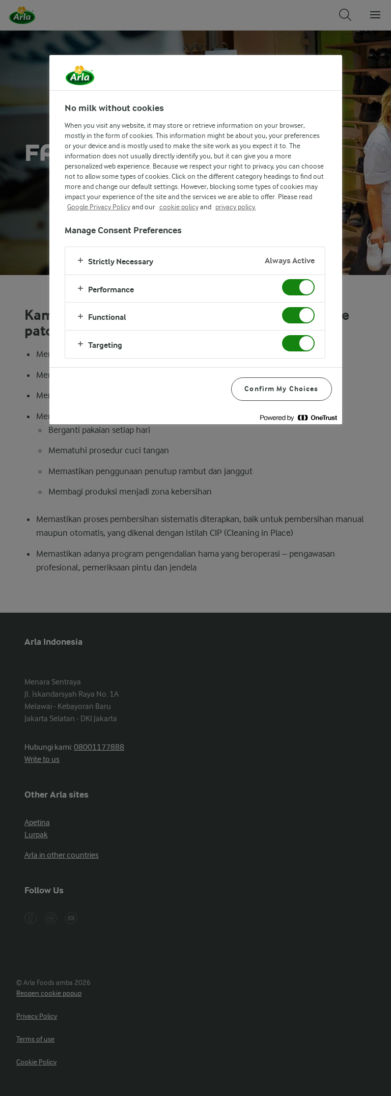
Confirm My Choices (281, 389)
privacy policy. (235, 207)
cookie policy (179, 207)
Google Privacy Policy (98, 207)
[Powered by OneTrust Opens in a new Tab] (298, 418)
